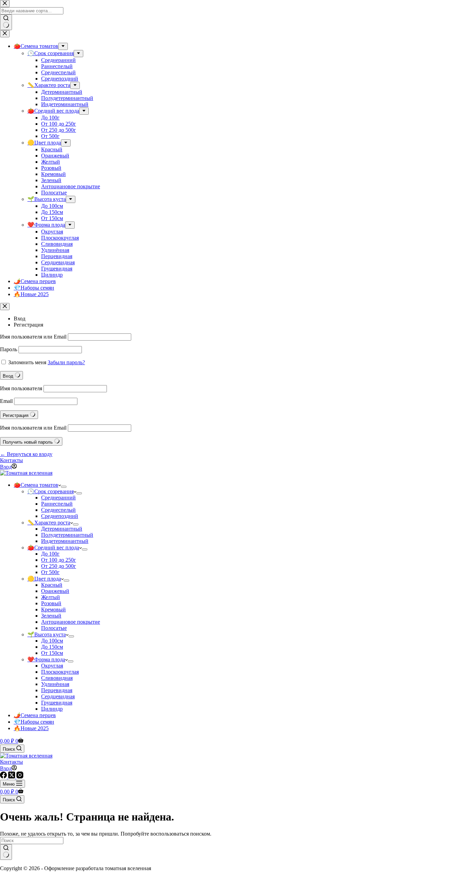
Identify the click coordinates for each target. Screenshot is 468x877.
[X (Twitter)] (12, 776)
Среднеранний (58, 497)
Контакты (11, 460)
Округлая (52, 666)
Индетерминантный (64, 541)
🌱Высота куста (46, 634)
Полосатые (54, 628)
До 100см (52, 641)
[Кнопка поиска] (6, 852)
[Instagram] (19, 776)
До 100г (50, 554)
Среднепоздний (59, 516)
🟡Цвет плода (44, 579)
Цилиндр (52, 709)
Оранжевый (55, 591)
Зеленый (51, 616)
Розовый (51, 603)
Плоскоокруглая (60, 672)
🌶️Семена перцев (35, 715)
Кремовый (53, 609)
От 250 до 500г (58, 566)
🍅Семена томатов (36, 485)
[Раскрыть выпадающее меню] (63, 487)
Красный (51, 585)
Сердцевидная (58, 696)
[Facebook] (4, 776)
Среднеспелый (58, 510)
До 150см (52, 647)
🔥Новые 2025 (31, 728)
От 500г (50, 572)
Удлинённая (55, 684)
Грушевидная (56, 703)
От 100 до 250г (58, 560)
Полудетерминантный (67, 535)
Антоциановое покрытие (70, 622)
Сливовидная (57, 678)
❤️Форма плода (46, 659)
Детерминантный (61, 529)
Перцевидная (56, 690)
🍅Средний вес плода (53, 547)
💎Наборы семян (34, 722)
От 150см (52, 653)
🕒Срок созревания (50, 491)
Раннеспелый (57, 504)
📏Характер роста (48, 522)
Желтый (50, 597)
